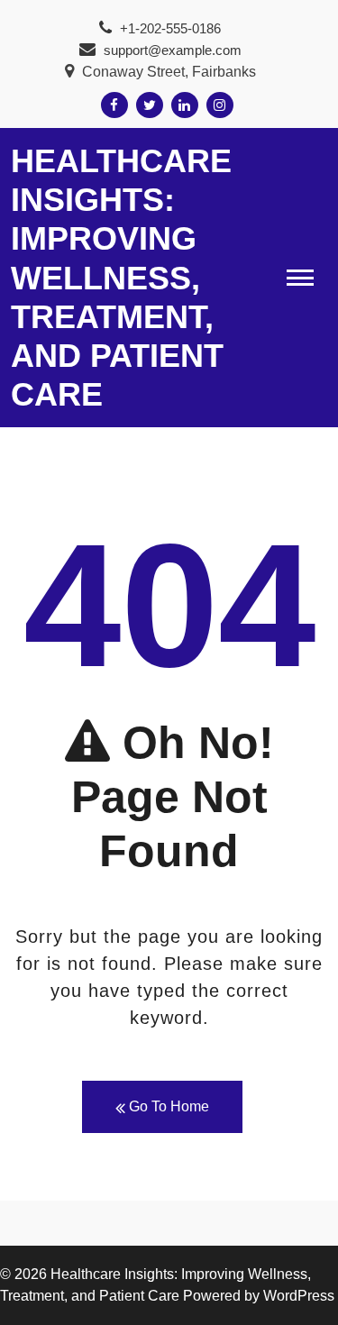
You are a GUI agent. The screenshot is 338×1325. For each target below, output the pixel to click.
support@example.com (171, 50)
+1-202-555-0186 (168, 28)
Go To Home (167, 1106)
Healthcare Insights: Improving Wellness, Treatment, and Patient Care (121, 277)
